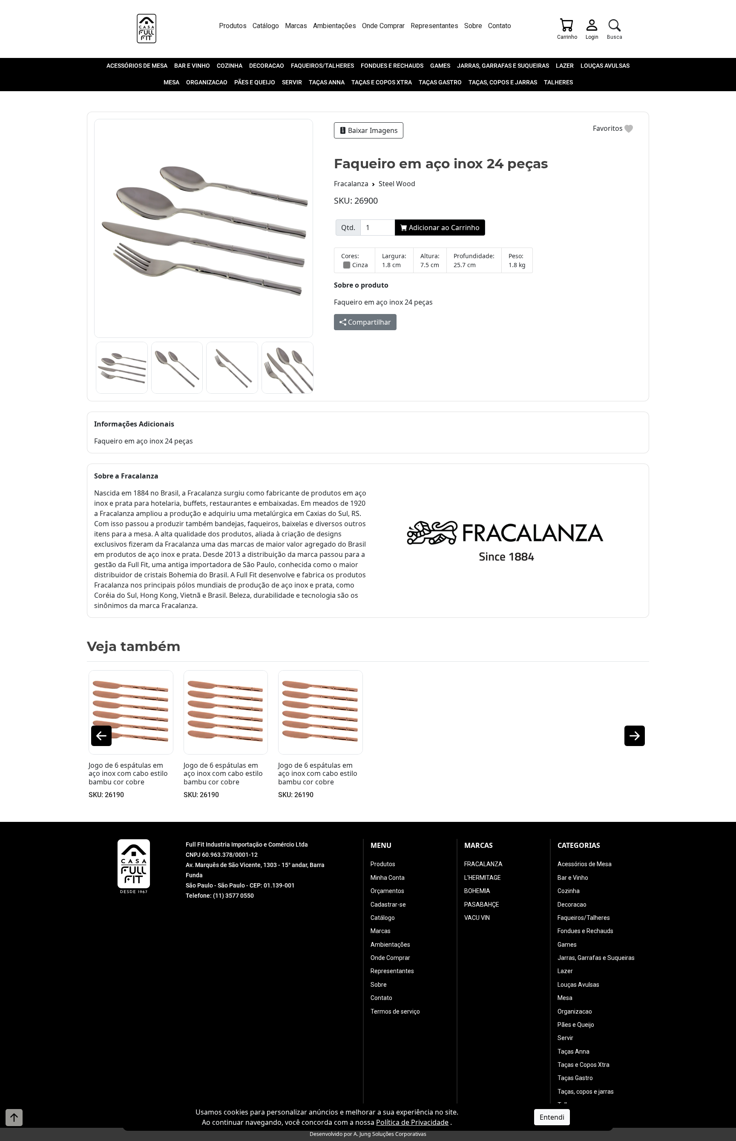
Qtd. (348, 227)
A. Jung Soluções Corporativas (390, 1134)
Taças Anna (327, 82)
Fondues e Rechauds (392, 65)
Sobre (473, 26)
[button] (101, 736)
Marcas (296, 26)
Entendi (552, 1117)
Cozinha (229, 65)
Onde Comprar (383, 26)
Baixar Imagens (372, 130)
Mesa (171, 82)
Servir (292, 82)
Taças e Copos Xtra (381, 82)
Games (440, 65)
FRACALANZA (483, 864)
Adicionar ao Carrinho (443, 227)
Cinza (360, 265)
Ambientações (334, 26)
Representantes (434, 26)
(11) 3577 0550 (233, 895)
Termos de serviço (395, 1011)
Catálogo (266, 26)
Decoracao (266, 65)
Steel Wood (397, 183)
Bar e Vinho (192, 65)
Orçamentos (387, 890)
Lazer (565, 65)
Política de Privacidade (412, 1122)
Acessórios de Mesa (136, 65)
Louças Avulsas (605, 65)
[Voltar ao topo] (14, 1117)
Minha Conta (388, 877)
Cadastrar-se (388, 904)
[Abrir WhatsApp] (714, 1119)
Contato (499, 26)
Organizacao (206, 82)
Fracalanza (351, 183)
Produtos (233, 26)
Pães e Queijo (254, 82)
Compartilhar (368, 322)
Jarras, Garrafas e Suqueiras (503, 65)
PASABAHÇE (481, 904)
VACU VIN (477, 917)
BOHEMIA (477, 890)
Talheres (558, 82)
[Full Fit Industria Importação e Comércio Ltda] (146, 28)
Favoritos (608, 128)
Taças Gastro (440, 82)
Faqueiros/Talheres (322, 65)
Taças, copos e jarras (503, 82)
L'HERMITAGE (482, 877)
